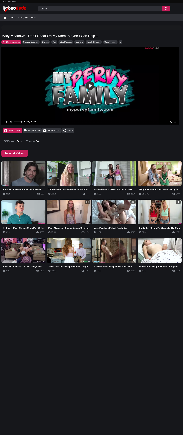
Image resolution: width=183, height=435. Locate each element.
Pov (54, 42)
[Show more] (120, 42)
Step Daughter (66, 42)
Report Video (34, 130)
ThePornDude (10, 2)
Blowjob (45, 42)
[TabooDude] (152, 48)
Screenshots (54, 130)
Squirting (79, 42)
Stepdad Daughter (30, 42)
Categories (23, 17)
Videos (13, 17)
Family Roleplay (93, 42)
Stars (33, 17)
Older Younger (110, 42)
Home (5, 17)
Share (70, 130)
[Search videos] (166, 8)
